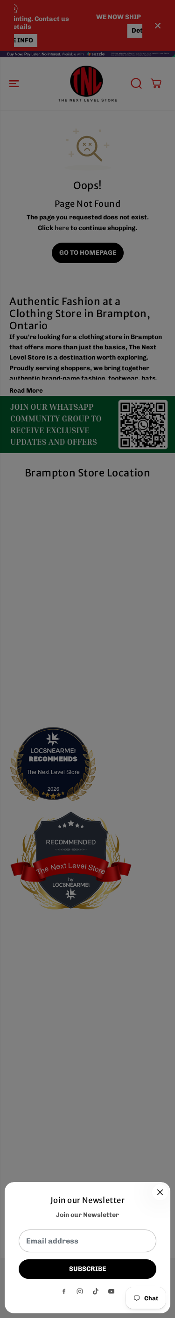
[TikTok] (96, 1291)
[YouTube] (111, 1291)
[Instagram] (80, 1291)
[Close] (160, 1192)
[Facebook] (64, 1291)
